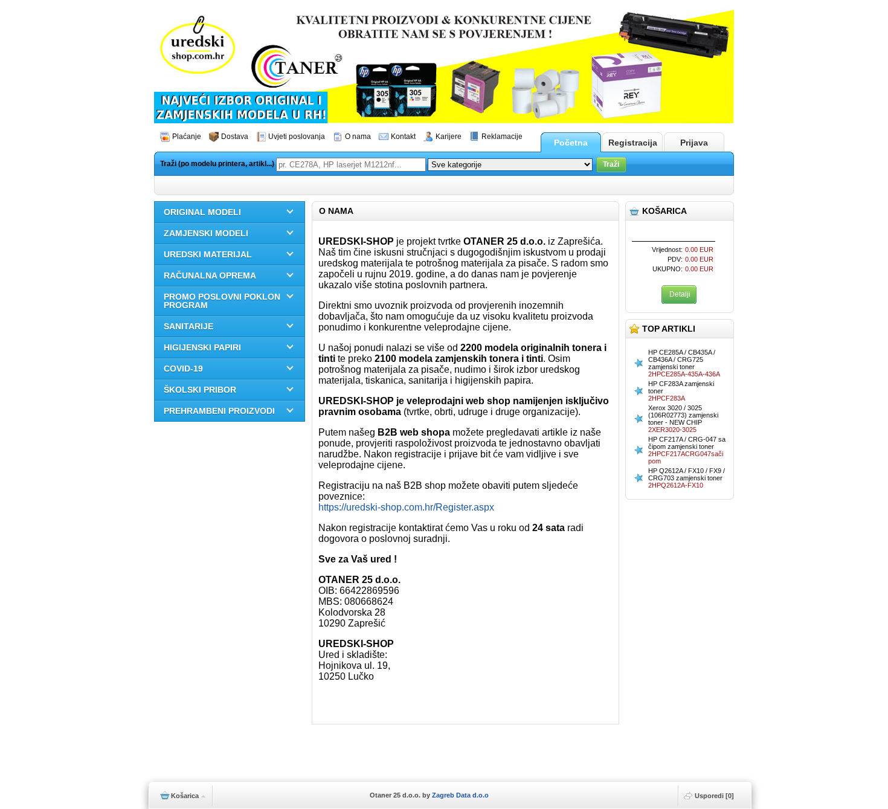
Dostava (234, 136)
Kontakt (403, 136)
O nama (358, 136)
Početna (571, 142)
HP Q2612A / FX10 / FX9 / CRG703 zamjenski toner (686, 474)
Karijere (449, 136)
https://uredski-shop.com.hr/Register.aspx (406, 507)
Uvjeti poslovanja (296, 136)
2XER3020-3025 (672, 429)
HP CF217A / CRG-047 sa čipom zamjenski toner (687, 443)
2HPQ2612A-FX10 (675, 485)
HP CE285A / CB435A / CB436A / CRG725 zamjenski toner (681, 359)
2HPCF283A (666, 398)
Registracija (632, 142)
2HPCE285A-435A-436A (684, 374)
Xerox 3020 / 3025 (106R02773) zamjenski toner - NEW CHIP (683, 415)
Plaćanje (186, 136)
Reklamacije (502, 136)
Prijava (694, 142)
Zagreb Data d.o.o (460, 795)
